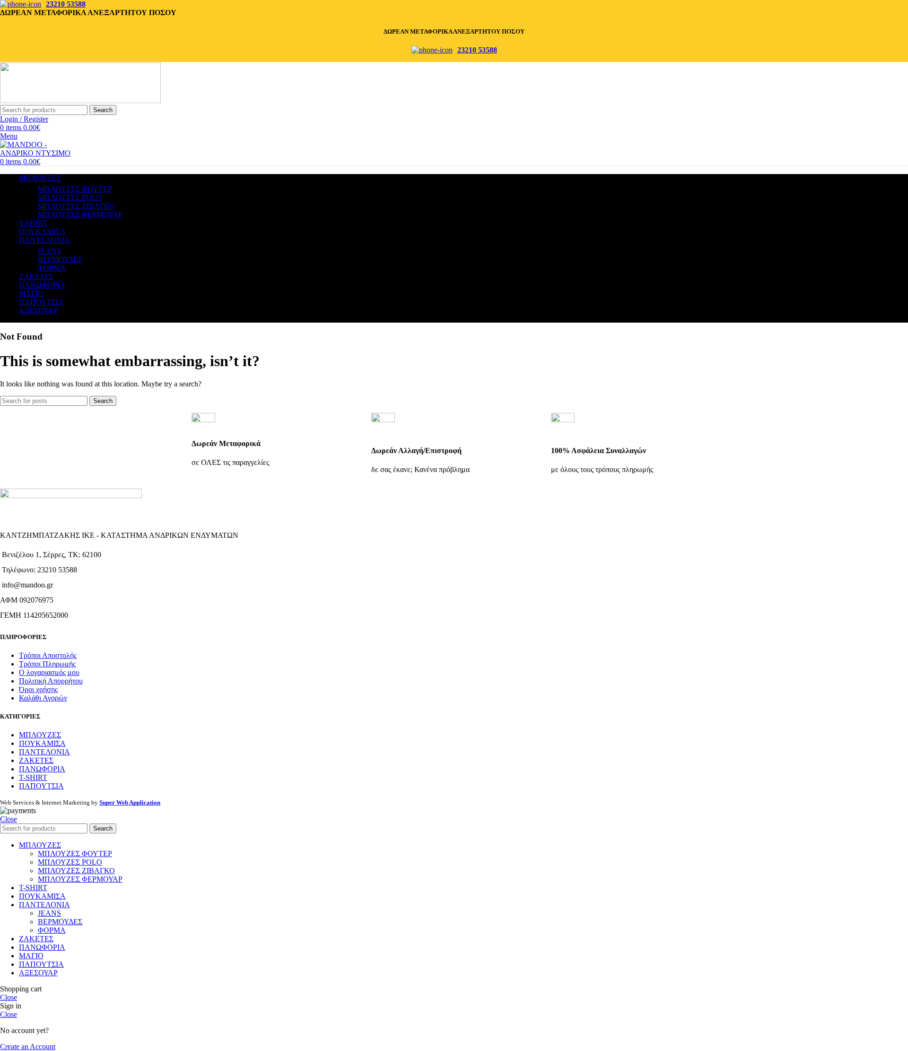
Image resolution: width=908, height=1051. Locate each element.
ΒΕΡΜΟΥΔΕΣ (60, 259)
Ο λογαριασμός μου (49, 672)
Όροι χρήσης (38, 689)
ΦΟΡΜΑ (52, 268)
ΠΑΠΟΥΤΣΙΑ (41, 786)
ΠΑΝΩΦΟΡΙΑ (42, 769)
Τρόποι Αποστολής (48, 655)
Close (8, 819)
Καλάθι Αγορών (43, 698)
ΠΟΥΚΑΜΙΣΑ (42, 743)
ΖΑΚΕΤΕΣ (36, 760)
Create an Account (27, 1046)
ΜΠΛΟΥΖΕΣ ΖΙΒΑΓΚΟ (76, 206)
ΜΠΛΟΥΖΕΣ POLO (70, 197)
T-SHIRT (33, 777)
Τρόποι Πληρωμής (47, 664)
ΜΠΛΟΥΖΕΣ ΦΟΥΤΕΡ (75, 189)
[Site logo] (80, 100)
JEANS (49, 251)
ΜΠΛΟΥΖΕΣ (40, 735)
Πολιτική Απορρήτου (51, 681)
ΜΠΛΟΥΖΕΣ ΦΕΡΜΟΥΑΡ (80, 214)
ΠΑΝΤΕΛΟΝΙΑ (44, 752)
